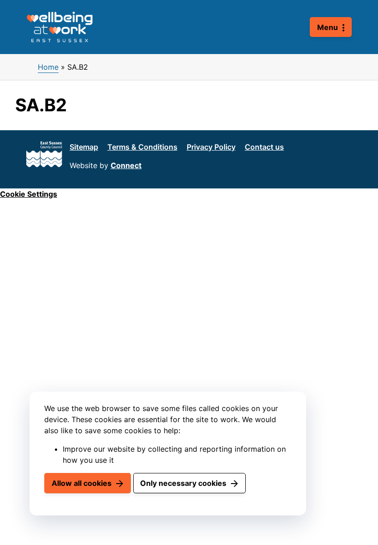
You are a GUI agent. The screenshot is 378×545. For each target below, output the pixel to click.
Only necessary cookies (183, 483)
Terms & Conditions (142, 146)
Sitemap (84, 146)
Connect (126, 165)
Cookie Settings (28, 194)
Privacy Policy (211, 146)
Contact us (264, 146)
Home (48, 67)
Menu (327, 27)
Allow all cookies (82, 483)
